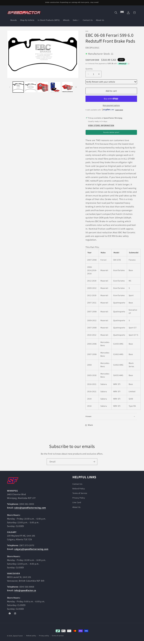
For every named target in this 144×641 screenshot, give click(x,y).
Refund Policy (78, 488)
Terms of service (58, 636)
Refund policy (31, 636)
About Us (76, 507)
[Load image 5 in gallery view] (67, 87)
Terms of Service (79, 493)
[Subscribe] (94, 461)
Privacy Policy (78, 497)
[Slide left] (9, 87)
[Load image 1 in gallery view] (18, 87)
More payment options (111, 105)
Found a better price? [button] (111, 132)
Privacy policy (44, 636)
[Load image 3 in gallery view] (42, 87)
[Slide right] (76, 87)
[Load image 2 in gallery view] (30, 87)
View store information (101, 125)
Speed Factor (18, 636)
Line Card (76, 502)
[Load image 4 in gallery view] (55, 87)
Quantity (89, 68)
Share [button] (90, 425)
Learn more (119, 110)
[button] (116, 13)
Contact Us (77, 484)
